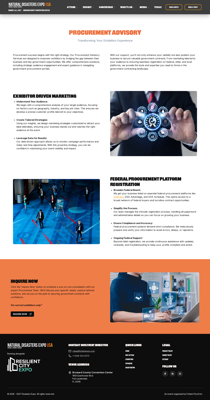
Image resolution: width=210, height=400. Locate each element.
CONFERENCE (106, 7)
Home (127, 351)
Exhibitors (129, 359)
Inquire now (20, 314)
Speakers (128, 363)
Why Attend (129, 355)
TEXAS (158, 7)
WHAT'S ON (126, 7)
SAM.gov (118, 196)
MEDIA (143, 7)
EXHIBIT (87, 7)
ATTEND (71, 7)
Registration (130, 367)
